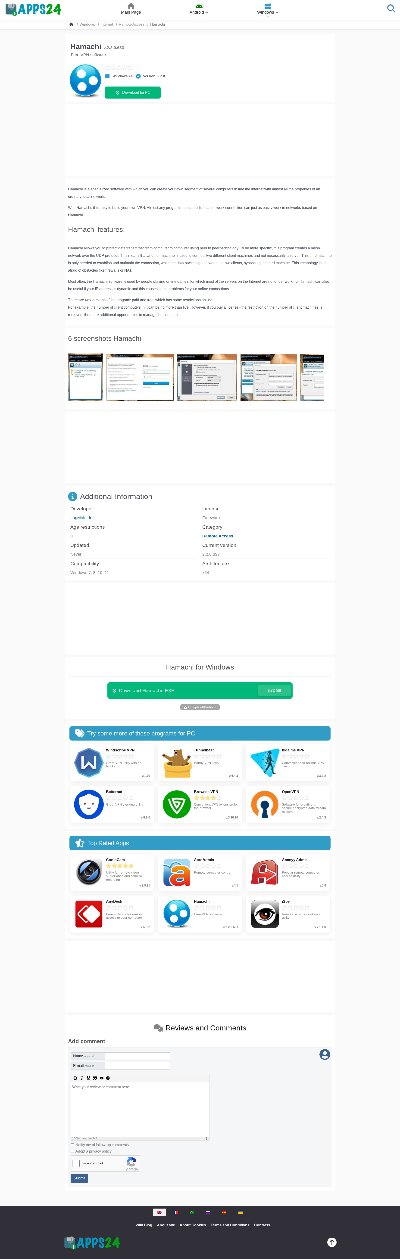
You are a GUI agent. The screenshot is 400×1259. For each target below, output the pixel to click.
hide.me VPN (293, 750)
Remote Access (217, 536)
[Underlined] (88, 1078)
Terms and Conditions (230, 1225)
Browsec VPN (206, 792)
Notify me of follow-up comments (102, 1145)
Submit (79, 1178)
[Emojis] (108, 1078)
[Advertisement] (200, 140)
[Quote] (95, 1078)
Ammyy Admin (295, 860)
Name (83, 1056)
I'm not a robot (92, 1163)
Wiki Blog (144, 1225)
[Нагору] (332, 1243)
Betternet (114, 792)
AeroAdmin (204, 860)
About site (166, 1225)
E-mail (83, 1066)
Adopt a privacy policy (93, 1151)
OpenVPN (290, 792)
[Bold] (75, 1078)
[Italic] (82, 1078)
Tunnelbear (204, 750)
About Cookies (193, 1225)
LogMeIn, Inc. (83, 517)
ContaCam (115, 860)
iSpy (286, 901)
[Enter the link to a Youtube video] (101, 1078)
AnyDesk (114, 901)
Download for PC (136, 92)
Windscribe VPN (120, 750)
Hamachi (201, 901)
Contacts (262, 1225)
